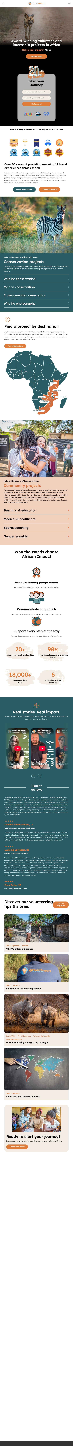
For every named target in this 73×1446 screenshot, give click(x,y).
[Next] (40, 776)
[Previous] (33, 776)
